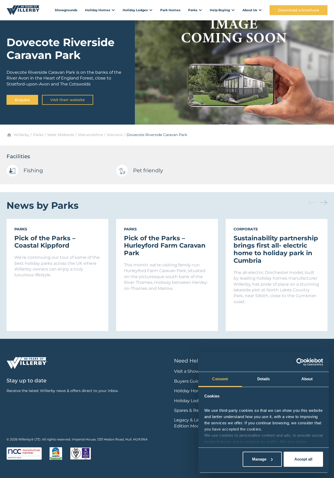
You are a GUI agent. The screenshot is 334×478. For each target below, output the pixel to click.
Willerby (21, 134)
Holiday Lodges (190, 400)
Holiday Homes (190, 390)
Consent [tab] (220, 379)
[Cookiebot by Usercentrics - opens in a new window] (300, 362)
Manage (259, 459)
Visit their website (67, 99)
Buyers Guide (188, 381)
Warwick (115, 134)
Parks (38, 134)
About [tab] (307, 379)
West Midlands (60, 134)
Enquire (22, 99)
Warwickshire (90, 134)
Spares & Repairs (191, 410)
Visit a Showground (194, 371)
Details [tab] (263, 379)
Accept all (303, 459)
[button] (323, 202)
